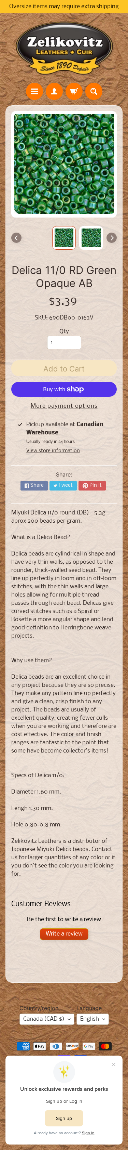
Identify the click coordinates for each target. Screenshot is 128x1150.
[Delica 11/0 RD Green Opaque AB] (91, 238)
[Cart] (74, 91)
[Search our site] (93, 91)
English (89, 1019)
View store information (53, 451)
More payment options (64, 406)
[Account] (54, 91)
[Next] (111, 238)
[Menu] (34, 91)
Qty (64, 331)
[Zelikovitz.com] (64, 48)
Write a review (64, 934)
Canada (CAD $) (44, 1019)
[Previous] (16, 238)
